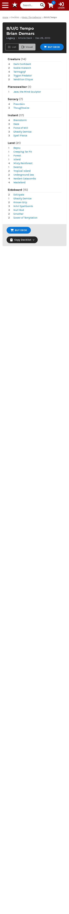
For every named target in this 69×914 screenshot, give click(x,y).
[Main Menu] (5, 5)
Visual (29, 46)
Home (5, 17)
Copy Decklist (22, 239)
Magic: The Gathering (31, 17)
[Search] (42, 5)
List (14, 46)
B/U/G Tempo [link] (50, 17)
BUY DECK (54, 46)
